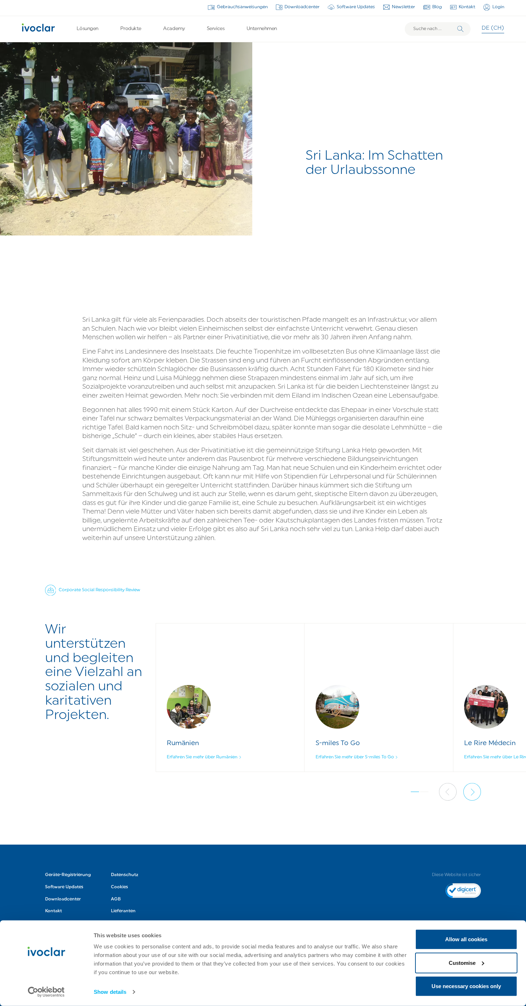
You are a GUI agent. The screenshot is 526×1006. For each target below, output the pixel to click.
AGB (116, 899)
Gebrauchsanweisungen (242, 7)
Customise (462, 962)
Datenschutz (124, 875)
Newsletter (403, 7)
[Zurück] (448, 792)
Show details (110, 992)
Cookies (119, 887)
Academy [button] (174, 28)
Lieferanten (123, 911)
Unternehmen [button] (262, 28)
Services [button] (216, 28)
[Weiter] (472, 792)
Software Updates (356, 7)
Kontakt (467, 7)
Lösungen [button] (87, 28)
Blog (437, 7)
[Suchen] (460, 29)
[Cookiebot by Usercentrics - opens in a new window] (46, 992)
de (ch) (493, 28)
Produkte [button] (130, 28)
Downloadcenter (302, 7)
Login (498, 7)
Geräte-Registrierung (68, 875)
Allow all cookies (466, 939)
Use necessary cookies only (466, 986)
